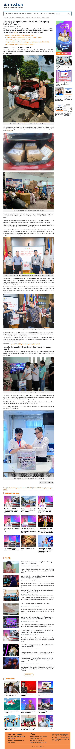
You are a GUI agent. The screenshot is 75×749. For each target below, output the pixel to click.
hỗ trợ (15, 32)
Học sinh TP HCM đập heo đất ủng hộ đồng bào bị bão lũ (25, 344)
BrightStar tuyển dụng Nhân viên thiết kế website (68, 98)
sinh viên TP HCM (27, 488)
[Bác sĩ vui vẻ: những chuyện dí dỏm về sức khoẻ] (28, 703)
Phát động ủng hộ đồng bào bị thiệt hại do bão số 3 (20, 44)
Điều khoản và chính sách (38, 746)
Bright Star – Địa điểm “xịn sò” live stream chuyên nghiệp (63, 84)
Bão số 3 (13, 488)
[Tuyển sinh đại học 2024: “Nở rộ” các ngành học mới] (12, 686)
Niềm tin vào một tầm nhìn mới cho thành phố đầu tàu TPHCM (59, 98)
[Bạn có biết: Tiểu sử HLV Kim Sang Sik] (28, 686)
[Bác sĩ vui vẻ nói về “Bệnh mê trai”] (45, 686)
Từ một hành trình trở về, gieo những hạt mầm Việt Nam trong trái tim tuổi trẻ (37, 591)
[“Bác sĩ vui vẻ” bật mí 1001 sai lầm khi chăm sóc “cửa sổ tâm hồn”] (12, 521)
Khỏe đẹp (36, 13)
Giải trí (24, 13)
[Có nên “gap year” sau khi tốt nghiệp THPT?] (12, 703)
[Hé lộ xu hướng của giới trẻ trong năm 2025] (12, 720)
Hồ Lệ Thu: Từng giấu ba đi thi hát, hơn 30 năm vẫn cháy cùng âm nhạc (37, 645)
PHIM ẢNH (29, 13)
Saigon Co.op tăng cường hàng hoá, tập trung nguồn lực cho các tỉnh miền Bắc (27, 42)
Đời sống (36, 580)
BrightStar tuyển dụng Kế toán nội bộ (59, 114)
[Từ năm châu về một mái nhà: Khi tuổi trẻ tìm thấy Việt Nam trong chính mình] (28, 501)
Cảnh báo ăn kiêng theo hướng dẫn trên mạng (35, 604)
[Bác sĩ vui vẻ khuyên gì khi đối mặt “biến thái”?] (45, 703)
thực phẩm (9, 130)
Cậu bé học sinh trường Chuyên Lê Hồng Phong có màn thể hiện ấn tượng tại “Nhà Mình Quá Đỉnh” (37, 618)
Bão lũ (8, 488)
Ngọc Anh (6, 26)
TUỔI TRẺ (10, 13)
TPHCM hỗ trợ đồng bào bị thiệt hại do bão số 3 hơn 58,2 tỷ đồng (24, 37)
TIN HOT (11, 17)
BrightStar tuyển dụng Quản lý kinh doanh (68, 114)
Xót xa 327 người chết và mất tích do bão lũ (18, 40)
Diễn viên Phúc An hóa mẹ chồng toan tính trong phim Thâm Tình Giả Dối (36, 562)
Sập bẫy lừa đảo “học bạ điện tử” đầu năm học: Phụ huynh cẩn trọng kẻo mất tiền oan (37, 577)
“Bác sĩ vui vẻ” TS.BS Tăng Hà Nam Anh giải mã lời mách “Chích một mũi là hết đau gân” (37, 631)
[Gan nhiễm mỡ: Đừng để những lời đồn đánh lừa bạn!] (12, 541)
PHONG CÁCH (17, 13)
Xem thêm (28, 674)
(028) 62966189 (40, 740)
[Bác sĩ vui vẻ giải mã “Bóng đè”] (45, 720)
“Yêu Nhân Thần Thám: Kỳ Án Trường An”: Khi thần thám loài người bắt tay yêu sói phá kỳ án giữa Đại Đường (37, 659)
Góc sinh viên (50, 13)
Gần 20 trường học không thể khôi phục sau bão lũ (20, 35)
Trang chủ (5, 17)
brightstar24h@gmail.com (39, 742)
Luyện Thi (42, 13)
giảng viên (19, 488)
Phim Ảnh (37, 565)
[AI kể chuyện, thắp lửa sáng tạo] (28, 541)
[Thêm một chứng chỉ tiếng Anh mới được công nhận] (28, 720)
